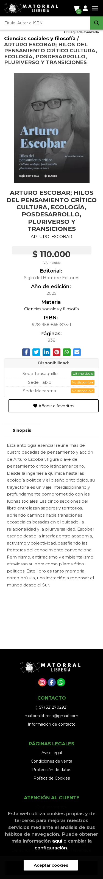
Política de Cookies (52, 778)
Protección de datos (51, 769)
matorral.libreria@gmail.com (51, 715)
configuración (51, 848)
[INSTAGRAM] (42, 682)
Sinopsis (22, 430)
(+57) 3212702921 (51, 707)
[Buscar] (96, 23)
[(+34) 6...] (61, 682)
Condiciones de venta (51, 761)
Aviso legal (51, 752)
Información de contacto (52, 724)
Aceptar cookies (51, 865)
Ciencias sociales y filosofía (40, 38)
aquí (57, 841)
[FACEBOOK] (52, 682)
